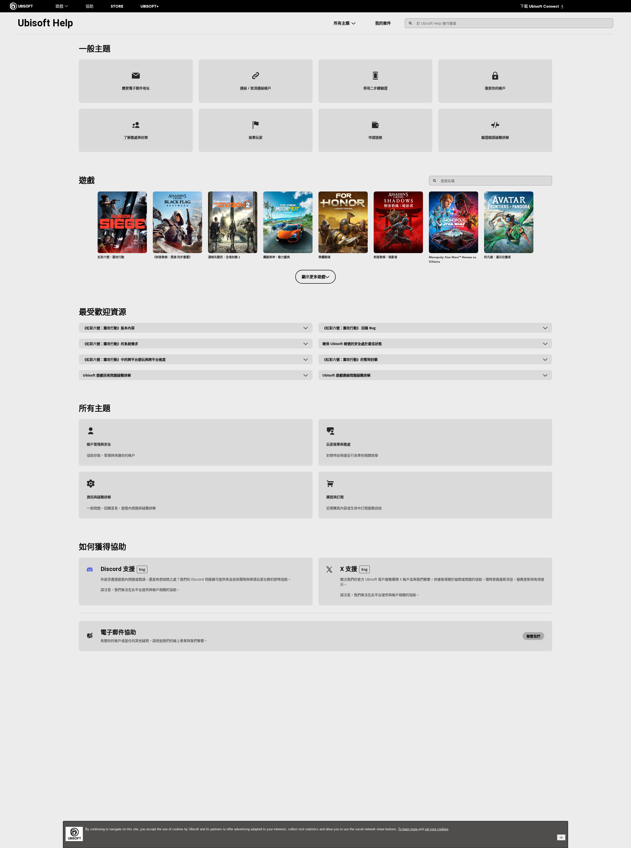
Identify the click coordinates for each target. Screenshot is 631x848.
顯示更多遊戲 (313, 276)
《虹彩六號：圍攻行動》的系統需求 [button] (110, 343)
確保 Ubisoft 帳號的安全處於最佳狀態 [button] (352, 343)
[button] (136, 81)
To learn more (408, 829)
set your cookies (436, 829)
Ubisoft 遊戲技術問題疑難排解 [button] (107, 375)
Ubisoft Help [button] (45, 23)
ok (561, 837)
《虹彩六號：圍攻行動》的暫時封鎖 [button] (350, 359)
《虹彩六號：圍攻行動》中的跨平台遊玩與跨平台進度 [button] (124, 359)
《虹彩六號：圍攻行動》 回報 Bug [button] (349, 327)
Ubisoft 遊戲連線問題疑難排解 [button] (346, 375)
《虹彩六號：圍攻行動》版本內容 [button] (109, 327)
